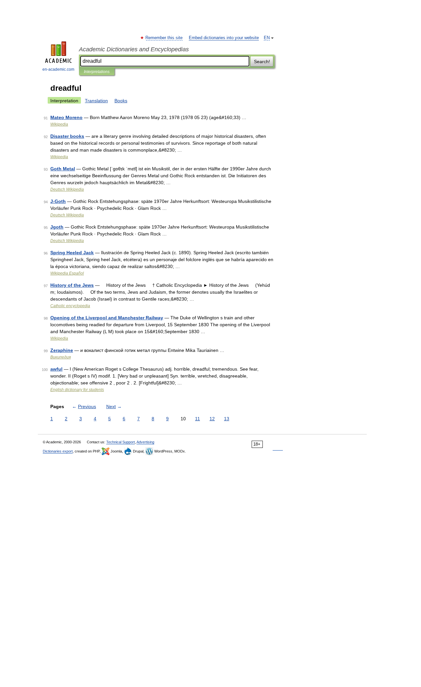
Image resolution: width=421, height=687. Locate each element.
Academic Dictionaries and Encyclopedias (134, 49)
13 (226, 418)
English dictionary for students (77, 389)
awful (56, 369)
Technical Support (120, 442)
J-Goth (58, 201)
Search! (262, 61)
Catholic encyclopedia (70, 306)
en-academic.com (58, 69)
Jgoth (56, 227)
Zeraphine (61, 350)
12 (212, 418)
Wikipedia (59, 124)
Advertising (145, 442)
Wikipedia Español (67, 273)
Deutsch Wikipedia (67, 189)
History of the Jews (72, 285)
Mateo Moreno (66, 117)
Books (120, 100)
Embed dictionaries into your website (224, 38)
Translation (96, 100)
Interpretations (97, 71)
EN (267, 38)
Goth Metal (62, 168)
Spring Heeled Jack (72, 252)
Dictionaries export (58, 451)
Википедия (60, 357)
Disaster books (67, 136)
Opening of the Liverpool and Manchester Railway (106, 317)
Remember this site (164, 38)
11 (197, 418)
